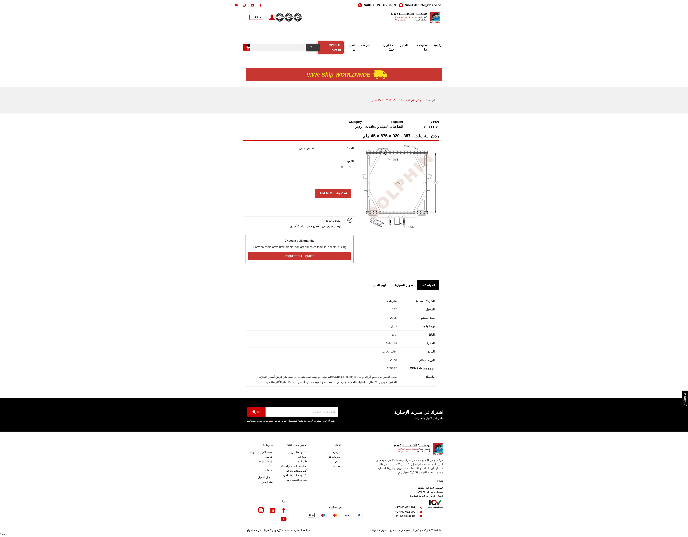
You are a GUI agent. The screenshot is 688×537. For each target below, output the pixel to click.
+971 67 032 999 (405, 507)
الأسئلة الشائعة (265, 461)
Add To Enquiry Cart (333, 193)
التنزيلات (268, 457)
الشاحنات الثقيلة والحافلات (293, 466)
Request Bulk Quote (299, 256)
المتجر (338, 461)
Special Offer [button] (335, 47)
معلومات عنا (334, 457)
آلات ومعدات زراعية (296, 452)
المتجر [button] (404, 45)
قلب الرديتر (301, 461)
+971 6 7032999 (386, 5)
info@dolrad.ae (430, 5)
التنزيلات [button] (366, 45)
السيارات (302, 457)
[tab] (428, 285)
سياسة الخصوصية (300, 530)
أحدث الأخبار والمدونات (261, 452)
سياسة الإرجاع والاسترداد (276, 530)
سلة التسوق (267, 482)
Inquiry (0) (685, 399)
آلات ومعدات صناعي (296, 470)
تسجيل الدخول (265, 477)
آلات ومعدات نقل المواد (295, 475)
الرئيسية (431, 99)
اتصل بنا (337, 466)
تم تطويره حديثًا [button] (388, 47)
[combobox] (284, 47)
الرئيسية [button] (438, 45)
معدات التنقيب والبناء (296, 480)
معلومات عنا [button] (422, 47)
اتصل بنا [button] (352, 47)
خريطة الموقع (254, 530)
